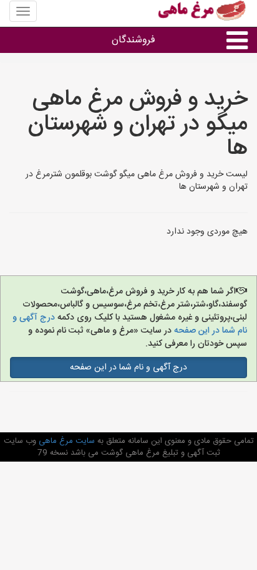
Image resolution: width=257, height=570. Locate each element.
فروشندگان (133, 40)
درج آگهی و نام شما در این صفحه (128, 367)
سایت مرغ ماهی (65, 441)
